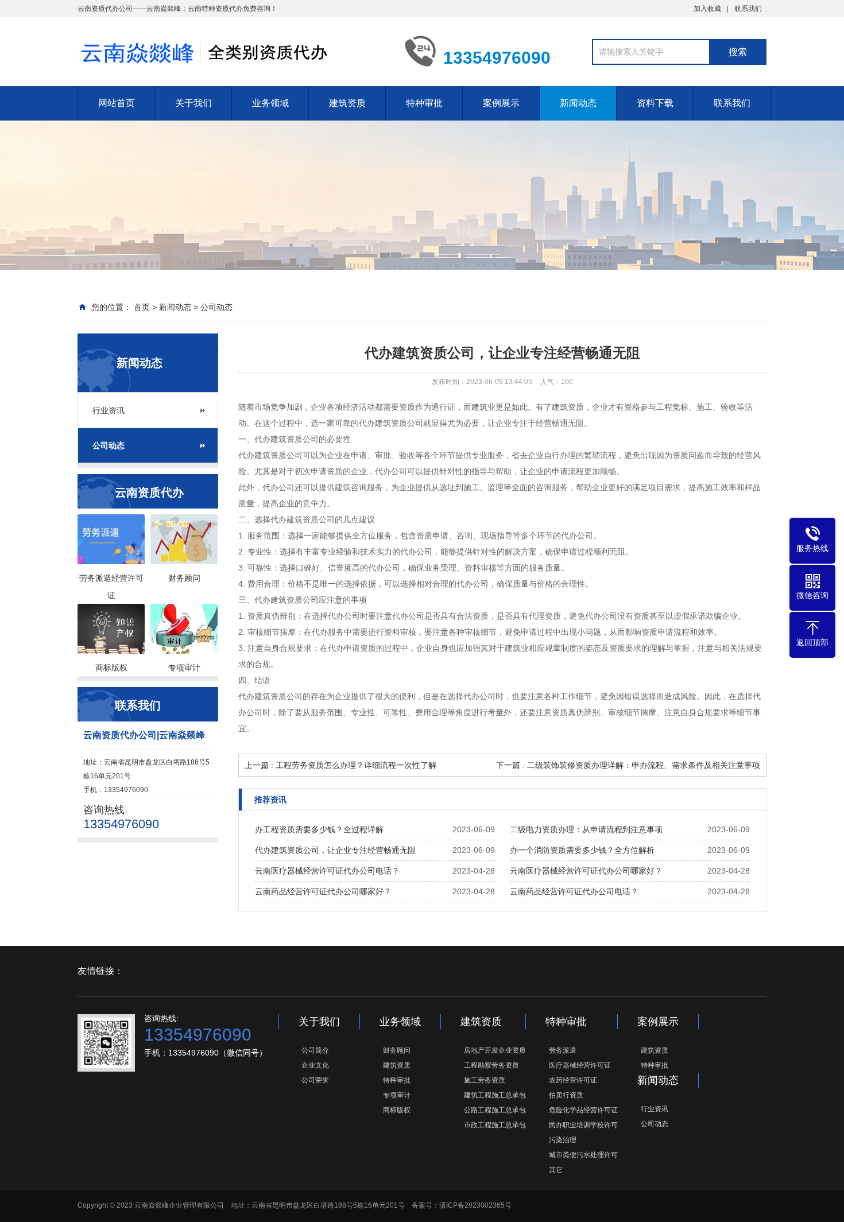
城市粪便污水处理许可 (583, 1155)
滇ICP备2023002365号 (475, 1205)
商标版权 (397, 1110)
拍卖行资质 (566, 1095)
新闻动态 (578, 103)
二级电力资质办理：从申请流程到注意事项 (586, 829)
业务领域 (270, 103)
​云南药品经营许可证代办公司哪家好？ (323, 891)
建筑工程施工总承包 (495, 1095)
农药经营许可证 (573, 1080)
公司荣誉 (315, 1080)
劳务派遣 (562, 1050)
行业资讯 (108, 410)
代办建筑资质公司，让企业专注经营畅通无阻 (335, 850)
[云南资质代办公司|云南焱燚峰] (233, 50)
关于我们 (193, 103)
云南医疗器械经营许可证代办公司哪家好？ (586, 870)
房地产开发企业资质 (495, 1050)
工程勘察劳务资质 (491, 1065)
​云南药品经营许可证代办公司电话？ (574, 891)
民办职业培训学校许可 (583, 1125)
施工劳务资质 (484, 1080)
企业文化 (315, 1065)
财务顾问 (397, 1050)
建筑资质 (347, 103)
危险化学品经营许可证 (583, 1110)
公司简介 (315, 1050)
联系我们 (748, 9)
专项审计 (397, 1095)
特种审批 (424, 103)
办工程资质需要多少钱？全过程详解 (319, 829)
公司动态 (216, 307)
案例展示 (501, 103)
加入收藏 (707, 9)
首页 (142, 307)
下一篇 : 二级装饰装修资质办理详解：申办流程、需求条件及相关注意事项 (628, 765)
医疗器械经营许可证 (580, 1065)
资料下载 (655, 103)
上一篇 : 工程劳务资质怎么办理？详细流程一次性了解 (340, 765)
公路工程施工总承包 (495, 1110)
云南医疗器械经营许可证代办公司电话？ (327, 870)
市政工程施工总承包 (495, 1125)
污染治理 (562, 1140)
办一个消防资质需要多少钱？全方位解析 (582, 850)
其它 (556, 1170)
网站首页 (116, 103)
